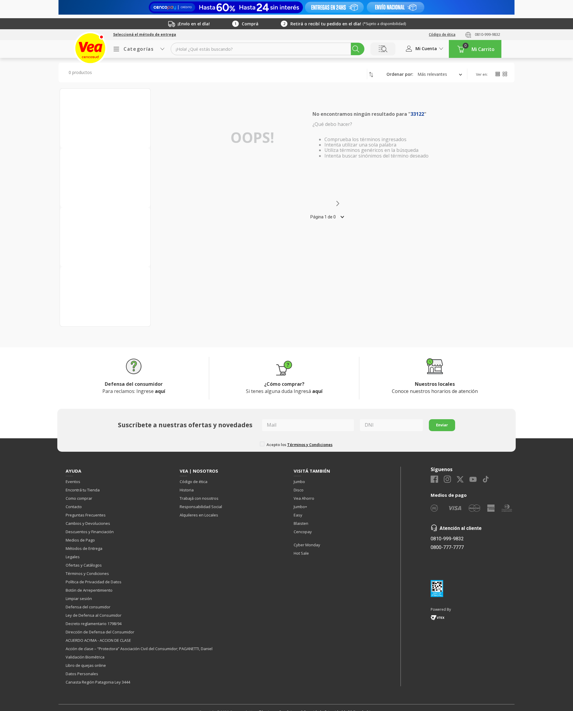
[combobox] (267, 49)
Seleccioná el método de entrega (144, 35)
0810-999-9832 (487, 34)
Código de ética (442, 34)
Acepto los (299, 444)
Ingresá (308, 391)
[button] (144, 35)
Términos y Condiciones (309, 444)
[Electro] (286, 7)
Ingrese (150, 391)
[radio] (497, 74)
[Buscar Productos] (356, 49)
